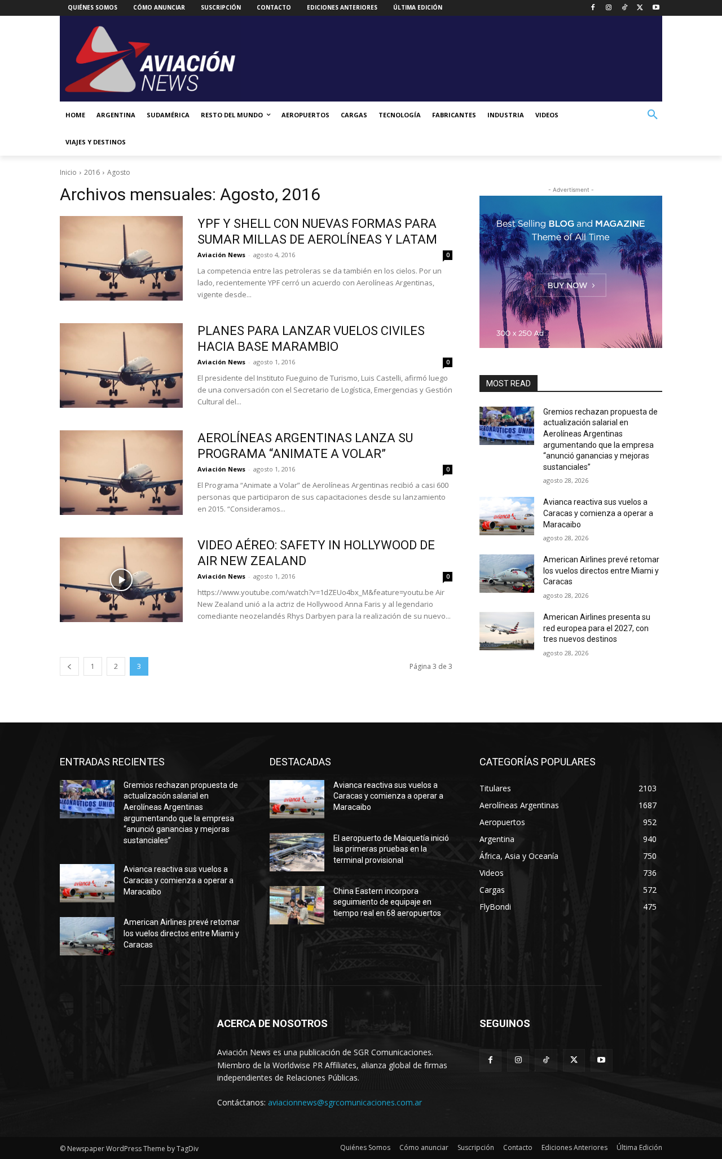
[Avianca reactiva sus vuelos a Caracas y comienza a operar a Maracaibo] (506, 516)
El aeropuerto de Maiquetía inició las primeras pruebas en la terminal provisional (391, 849)
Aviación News (221, 254)
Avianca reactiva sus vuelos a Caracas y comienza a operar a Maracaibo (598, 512)
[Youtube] (655, 8)
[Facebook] (593, 8)
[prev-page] (69, 666)
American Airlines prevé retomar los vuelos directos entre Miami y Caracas (601, 570)
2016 (92, 172)
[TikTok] (624, 8)
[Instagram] (608, 8)
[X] (639, 8)
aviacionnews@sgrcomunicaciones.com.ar (345, 1102)
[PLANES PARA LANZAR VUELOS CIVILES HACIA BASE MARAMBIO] (121, 365)
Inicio (68, 172)
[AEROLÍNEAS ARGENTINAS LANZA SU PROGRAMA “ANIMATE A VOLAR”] (121, 472)
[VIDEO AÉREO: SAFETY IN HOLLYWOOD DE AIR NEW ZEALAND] (121, 579)
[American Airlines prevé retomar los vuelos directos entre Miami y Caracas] (506, 573)
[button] (652, 115)
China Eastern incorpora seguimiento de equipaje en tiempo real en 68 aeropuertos (387, 902)
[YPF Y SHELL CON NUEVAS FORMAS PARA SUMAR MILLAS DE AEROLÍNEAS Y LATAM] (121, 258)
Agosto (118, 172)
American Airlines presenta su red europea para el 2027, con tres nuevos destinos (596, 628)
